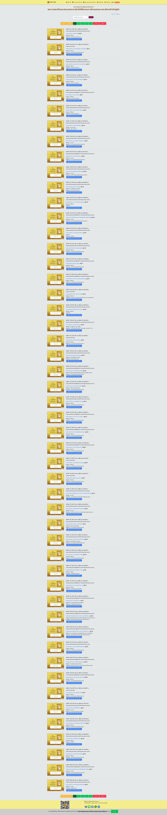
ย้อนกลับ (69, 23)
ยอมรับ (114, 811)
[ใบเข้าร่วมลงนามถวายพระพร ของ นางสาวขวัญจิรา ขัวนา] (55, 586)
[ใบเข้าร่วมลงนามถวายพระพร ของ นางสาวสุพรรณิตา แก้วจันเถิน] (55, 49)
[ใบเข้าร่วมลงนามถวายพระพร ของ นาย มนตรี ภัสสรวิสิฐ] (55, 754)
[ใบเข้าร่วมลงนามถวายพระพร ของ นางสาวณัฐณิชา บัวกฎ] (55, 402)
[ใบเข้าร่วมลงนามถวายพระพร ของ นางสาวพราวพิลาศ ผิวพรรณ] (55, 279)
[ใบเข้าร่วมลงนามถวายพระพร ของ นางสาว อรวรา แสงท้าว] (55, 417)
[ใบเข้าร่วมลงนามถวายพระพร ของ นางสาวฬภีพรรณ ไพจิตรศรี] (55, 724)
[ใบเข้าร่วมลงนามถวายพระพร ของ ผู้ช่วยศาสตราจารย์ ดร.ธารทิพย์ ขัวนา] (55, 616)
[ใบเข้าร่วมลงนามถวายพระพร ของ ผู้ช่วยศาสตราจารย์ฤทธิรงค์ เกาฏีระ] (55, 770)
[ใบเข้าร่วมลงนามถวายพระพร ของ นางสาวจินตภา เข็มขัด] (55, 110)
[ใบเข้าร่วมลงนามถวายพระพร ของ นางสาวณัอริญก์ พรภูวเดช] (55, 432)
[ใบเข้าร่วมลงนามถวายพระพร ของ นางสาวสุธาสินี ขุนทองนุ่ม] (55, 785)
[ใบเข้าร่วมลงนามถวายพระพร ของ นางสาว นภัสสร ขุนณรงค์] (55, 202)
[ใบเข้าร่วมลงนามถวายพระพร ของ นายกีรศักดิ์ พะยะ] (55, 708)
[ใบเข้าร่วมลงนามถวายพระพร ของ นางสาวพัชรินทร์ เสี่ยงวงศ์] (55, 647)
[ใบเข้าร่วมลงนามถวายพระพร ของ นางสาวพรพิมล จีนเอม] (55, 233)
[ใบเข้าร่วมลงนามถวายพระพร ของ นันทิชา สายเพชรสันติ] (55, 248)
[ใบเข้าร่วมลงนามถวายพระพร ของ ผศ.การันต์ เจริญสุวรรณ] (55, 662)
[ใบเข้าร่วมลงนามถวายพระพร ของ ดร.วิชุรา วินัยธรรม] (55, 156)
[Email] (98, 806)
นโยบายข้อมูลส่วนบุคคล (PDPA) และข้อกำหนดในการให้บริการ (92, 811)
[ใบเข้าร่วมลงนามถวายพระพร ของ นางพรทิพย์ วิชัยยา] (55, 126)
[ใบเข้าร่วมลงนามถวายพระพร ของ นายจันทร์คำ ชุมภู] (55, 325)
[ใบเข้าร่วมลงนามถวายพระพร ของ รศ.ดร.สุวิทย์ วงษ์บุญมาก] (55, 141)
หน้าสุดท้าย (103, 23)
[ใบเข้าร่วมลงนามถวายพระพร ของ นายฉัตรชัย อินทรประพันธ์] (55, 509)
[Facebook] (92, 806)
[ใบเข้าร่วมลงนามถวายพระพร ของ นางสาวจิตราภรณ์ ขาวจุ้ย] (55, 540)
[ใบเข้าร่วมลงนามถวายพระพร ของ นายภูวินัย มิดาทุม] (55, 739)
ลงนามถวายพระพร (78, 2)
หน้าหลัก (69, 2)
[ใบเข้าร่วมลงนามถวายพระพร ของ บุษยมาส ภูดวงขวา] (55, 478)
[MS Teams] (85, 806)
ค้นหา (91, 17)
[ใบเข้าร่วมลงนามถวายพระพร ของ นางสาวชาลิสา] (55, 95)
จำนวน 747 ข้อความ (115, 14)
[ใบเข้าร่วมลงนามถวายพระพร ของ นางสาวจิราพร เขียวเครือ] (55, 678)
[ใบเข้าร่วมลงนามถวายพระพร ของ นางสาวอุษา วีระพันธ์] (55, 386)
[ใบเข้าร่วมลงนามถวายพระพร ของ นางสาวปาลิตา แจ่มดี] (55, 693)
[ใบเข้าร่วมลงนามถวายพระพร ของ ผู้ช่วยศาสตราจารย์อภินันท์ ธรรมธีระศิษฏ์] (55, 218)
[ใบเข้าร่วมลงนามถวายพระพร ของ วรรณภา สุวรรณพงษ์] (55, 524)
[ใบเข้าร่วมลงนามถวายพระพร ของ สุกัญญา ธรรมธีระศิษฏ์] (55, 172)
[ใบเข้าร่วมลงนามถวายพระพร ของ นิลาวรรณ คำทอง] (55, 340)
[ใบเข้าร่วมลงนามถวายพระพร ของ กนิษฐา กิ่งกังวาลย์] (55, 356)
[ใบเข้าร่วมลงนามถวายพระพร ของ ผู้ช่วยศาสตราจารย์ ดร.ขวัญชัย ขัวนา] (55, 632)
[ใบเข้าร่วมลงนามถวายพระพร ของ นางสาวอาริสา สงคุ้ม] (55, 294)
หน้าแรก (63, 23)
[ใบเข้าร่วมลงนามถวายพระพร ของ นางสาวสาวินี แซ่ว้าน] (55, 448)
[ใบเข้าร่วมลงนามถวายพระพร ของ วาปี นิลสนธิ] (55, 34)
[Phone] (95, 806)
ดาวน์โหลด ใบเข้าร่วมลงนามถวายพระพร (74, 39)
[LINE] (89, 806)
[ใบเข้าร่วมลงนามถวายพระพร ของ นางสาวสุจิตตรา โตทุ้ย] (55, 555)
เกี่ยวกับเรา (101, 2)
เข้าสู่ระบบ (108, 2)
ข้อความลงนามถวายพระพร (90, 2)
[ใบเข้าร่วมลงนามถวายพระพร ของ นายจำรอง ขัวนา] (55, 601)
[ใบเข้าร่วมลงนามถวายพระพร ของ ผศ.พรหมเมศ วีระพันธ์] (55, 371)
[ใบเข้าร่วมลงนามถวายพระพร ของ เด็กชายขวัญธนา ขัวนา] (55, 570)
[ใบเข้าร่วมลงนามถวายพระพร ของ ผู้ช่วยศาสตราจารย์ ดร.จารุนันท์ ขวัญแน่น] (55, 494)
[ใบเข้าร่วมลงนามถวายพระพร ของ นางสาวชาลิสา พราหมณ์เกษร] (55, 65)
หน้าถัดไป (96, 23)
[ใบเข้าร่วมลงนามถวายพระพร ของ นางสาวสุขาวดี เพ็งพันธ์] (55, 80)
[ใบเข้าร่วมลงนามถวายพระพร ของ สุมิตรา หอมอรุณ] (55, 187)
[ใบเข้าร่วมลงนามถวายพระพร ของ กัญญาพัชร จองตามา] (55, 310)
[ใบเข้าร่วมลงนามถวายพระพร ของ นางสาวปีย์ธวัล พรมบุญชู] (55, 463)
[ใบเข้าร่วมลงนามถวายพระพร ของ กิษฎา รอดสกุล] (55, 264)
